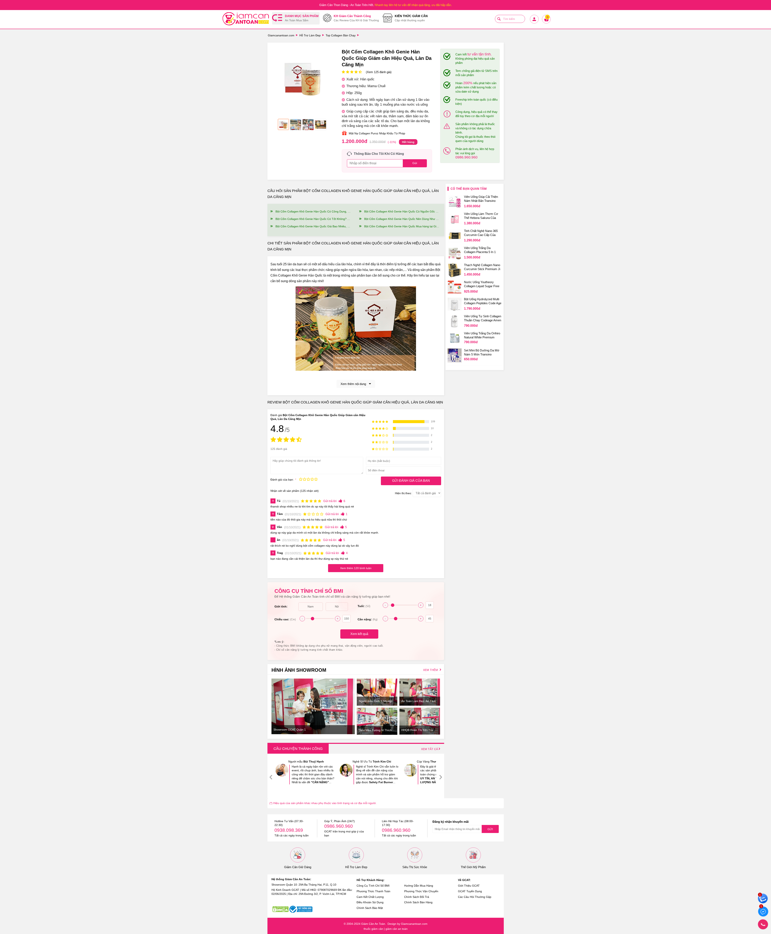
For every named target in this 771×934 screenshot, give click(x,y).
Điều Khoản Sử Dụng (370, 902)
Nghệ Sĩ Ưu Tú (372, 761)
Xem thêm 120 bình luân (355, 568)
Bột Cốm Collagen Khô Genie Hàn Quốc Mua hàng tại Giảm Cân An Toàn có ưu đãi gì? (402, 226)
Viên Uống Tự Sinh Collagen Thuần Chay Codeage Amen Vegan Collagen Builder (482, 318)
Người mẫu (306, 761)
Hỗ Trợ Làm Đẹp (310, 35)
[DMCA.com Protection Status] (280, 909)
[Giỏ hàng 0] (546, 23)
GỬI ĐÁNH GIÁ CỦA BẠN (411, 480)
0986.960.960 (466, 157)
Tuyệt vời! (316, 479)
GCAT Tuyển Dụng (470, 891)
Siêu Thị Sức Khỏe (414, 867)
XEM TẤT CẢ (430, 749)
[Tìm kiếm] (499, 19)
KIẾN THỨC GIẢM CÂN (411, 18)
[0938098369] (763, 924)
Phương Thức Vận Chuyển (421, 891)
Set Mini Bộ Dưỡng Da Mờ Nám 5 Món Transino (481, 352)
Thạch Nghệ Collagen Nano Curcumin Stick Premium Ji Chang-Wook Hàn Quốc (482, 267)
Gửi (490, 829)
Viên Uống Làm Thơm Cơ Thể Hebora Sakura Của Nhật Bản (481, 216)
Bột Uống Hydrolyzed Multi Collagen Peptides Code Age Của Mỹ (482, 301)
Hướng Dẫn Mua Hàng (418, 885)
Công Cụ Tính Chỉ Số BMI (373, 885)
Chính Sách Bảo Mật (370, 908)
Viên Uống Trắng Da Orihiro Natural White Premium (482, 335)
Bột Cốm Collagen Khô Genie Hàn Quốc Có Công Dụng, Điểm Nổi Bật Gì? (313, 211)
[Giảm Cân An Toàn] (245, 19)
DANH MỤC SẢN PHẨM (302, 18)
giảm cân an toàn (397, 928)
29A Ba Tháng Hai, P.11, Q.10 (317, 884)
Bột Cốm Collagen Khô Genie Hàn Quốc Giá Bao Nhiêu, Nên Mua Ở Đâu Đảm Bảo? (313, 226)
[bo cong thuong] (300, 909)
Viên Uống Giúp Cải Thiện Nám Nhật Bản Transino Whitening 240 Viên (481, 199)
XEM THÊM (431, 670)
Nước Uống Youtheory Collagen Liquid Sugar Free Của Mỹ (481, 284)
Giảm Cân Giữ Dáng (297, 867)
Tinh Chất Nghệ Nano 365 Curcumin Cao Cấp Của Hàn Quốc (481, 233)
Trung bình (308, 479)
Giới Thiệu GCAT (469, 885)
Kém (300, 479)
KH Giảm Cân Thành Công (356, 18)
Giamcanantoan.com (281, 35)
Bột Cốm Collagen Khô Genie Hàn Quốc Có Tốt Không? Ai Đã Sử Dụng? (313, 218)
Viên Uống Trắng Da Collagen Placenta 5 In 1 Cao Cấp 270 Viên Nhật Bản (482, 250)
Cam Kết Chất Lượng (370, 896)
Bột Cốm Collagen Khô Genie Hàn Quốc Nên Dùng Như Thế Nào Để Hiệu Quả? (402, 218)
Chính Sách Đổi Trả (416, 896)
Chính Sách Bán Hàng (418, 902)
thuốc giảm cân (373, 928)
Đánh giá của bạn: (282, 479)
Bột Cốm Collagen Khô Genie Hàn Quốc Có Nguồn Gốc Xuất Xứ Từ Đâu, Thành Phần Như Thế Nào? (402, 211)
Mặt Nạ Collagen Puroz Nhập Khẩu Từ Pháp (377, 133)
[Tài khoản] (534, 23)
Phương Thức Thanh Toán (373, 891)
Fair (304, 479)
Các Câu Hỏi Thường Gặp (474, 896)
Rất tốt (312, 479)
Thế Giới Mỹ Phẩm (473, 867)
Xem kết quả (359, 634)
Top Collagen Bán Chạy (341, 35)
